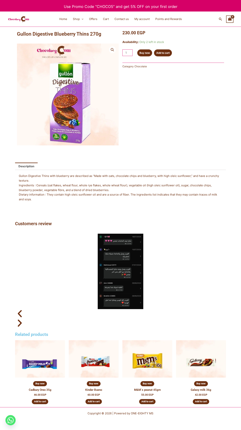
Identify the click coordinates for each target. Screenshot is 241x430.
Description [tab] (26, 166)
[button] (81, 19)
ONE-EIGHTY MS (142, 413)
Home (63, 19)
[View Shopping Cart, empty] (230, 19)
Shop (76, 19)
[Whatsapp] (10, 420)
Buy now (145, 52)
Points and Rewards (168, 19)
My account (142, 19)
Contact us (121, 19)
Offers (93, 19)
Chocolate (140, 66)
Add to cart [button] (40, 401)
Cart (106, 19)
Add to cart (163, 52)
